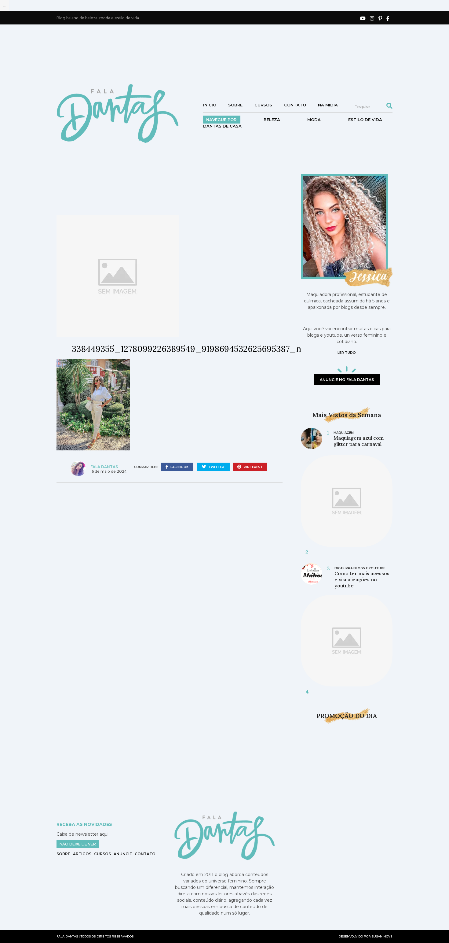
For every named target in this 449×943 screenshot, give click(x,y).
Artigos (82, 854)
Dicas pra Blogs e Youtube (359, 568)
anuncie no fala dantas (347, 379)
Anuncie (123, 854)
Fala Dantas (104, 466)
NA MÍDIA (328, 104)
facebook (179, 467)
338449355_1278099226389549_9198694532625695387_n (186, 348)
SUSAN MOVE (382, 936)
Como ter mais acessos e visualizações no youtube (361, 579)
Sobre (235, 104)
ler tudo (347, 352)
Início (209, 104)
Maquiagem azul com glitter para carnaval (359, 441)
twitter (216, 467)
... (4, 5)
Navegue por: (221, 119)
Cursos (263, 104)
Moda (314, 119)
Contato (295, 104)
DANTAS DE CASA (222, 126)
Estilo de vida (365, 119)
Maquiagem (344, 433)
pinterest (253, 467)
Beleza (272, 119)
